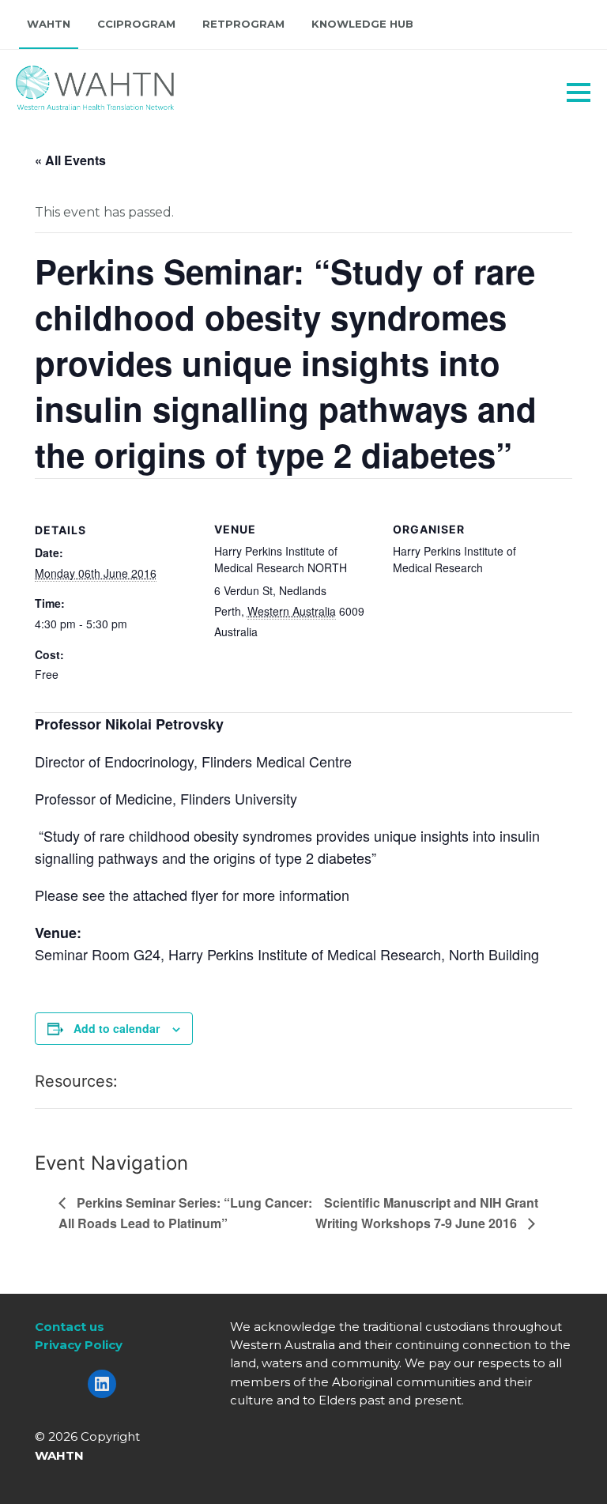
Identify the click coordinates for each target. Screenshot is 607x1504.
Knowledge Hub (362, 23)
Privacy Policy (79, 1344)
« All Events (70, 160)
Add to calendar (117, 1028)
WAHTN (48, 23)
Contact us (69, 1326)
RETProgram (243, 23)
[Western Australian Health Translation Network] (76, 84)
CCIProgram (136, 23)
